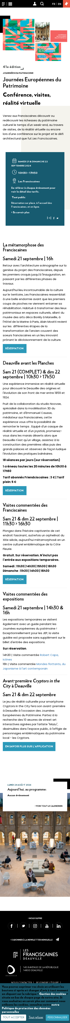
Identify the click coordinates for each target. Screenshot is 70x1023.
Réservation (14, 348)
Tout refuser (36, 1017)
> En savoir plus (20, 212)
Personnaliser (57, 1017)
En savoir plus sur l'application (29, 746)
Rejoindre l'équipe (47, 982)
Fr (53, 4)
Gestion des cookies (52, 993)
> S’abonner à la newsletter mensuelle (31, 940)
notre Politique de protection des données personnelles (30, 1008)
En (59, 4)
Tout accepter (13, 1017)
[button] (35, 4)
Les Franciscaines (29, 181)
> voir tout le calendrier (49, 806)
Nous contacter (21, 982)
